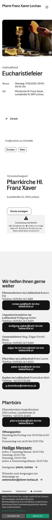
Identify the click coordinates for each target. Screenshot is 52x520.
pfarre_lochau (24, 467)
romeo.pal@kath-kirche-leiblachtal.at (26, 305)
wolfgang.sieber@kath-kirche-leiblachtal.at (26, 327)
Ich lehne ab (13, 516)
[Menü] (47, 7)
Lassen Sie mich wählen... (14, 510)
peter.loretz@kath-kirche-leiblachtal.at (26, 368)
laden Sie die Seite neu (29, 228)
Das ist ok (37, 516)
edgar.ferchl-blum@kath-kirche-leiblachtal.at (26, 349)
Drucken (11, 149)
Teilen (22, 149)
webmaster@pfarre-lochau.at (20, 479)
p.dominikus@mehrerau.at (21, 385)
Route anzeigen (19, 211)
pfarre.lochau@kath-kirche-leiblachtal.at (26, 422)
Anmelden (38, 491)
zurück (14, 118)
